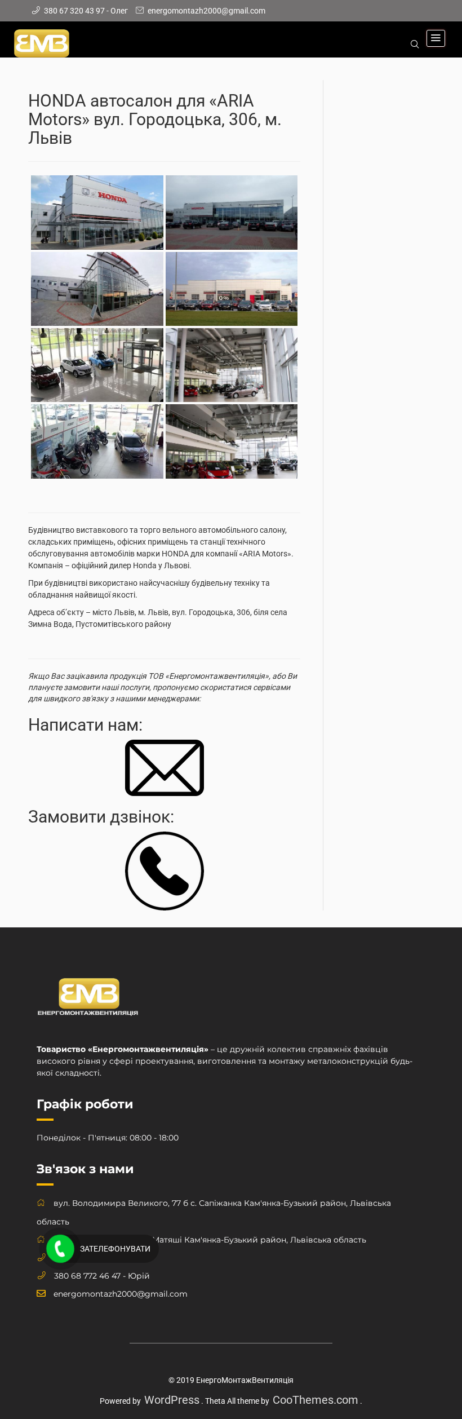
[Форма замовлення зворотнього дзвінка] (164, 870)
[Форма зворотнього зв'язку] (164, 767)
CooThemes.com (315, 1400)
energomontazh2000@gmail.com (121, 1294)
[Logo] (87, 1002)
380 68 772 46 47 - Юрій (102, 1276)
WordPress (171, 1400)
